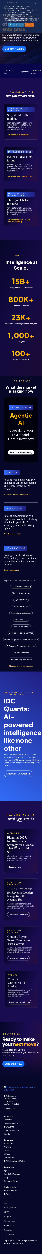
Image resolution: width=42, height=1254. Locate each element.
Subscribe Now (13, 1063)
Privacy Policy (10, 1207)
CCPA (6, 1212)
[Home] (21, 1088)
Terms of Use (9, 1221)
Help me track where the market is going (19, 220)
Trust (6, 1203)
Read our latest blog (21, 452)
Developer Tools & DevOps (21, 633)
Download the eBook (18, 914)
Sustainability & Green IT (21, 659)
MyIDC (7, 1170)
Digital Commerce (21, 652)
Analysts (7, 1147)
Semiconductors (21, 606)
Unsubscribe (9, 1234)
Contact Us (9, 1157)
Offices (7, 1154)
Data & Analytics (11, 1123)
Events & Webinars (12, 1174)
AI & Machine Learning (21, 586)
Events (7, 1134)
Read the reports (11, 570)
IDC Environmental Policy (14, 1161)
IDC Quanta (9, 1127)
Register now (15, 867)
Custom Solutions (11, 1130)
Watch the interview (12, 534)
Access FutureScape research (17, 494)
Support (7, 1216)
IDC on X (7, 1194)
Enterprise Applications (21, 613)
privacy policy (15, 10)
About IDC (8, 1143)
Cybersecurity (21, 599)
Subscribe (8, 1230)
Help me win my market (18, 134)
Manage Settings (16, 25)
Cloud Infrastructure (21, 593)
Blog (6, 1177)
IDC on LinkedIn (10, 1190)
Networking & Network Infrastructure (21, 639)
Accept (29, 25)
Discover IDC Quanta (18, 773)
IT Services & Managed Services (21, 646)
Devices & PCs (21, 619)
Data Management (21, 626)
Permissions (9, 1225)
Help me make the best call (20, 176)
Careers (7, 1150)
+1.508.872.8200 (11, 1108)
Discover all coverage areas (21, 666)
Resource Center (11, 1181)
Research (8, 1119)
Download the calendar (19, 1002)
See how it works (14, 48)
